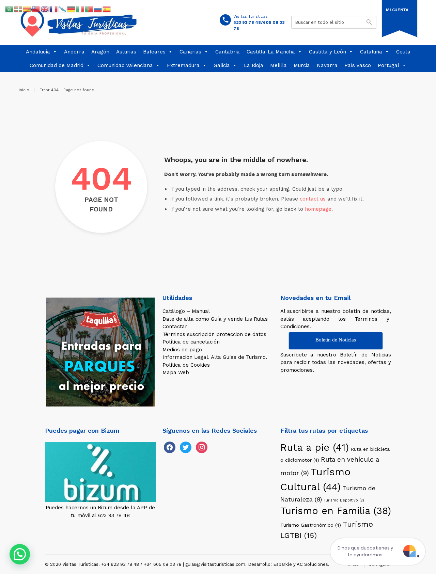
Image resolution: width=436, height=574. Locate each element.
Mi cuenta (397, 9)
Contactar (174, 326)
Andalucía (38, 52)
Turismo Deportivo (344, 500)
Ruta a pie (314, 447)
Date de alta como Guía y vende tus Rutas (215, 319)
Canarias (190, 52)
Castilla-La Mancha (271, 52)
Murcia (302, 65)
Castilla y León (327, 52)
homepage (318, 209)
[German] (71, 9)
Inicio (24, 89)
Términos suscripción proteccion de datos (214, 334)
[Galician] (62, 9)
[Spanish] (107, 9)
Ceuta (403, 52)
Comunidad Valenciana (125, 65)
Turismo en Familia (335, 510)
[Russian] (98, 9)
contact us (313, 199)
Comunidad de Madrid (56, 65)
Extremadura (183, 65)
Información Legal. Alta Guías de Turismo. (214, 357)
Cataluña (371, 52)
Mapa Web (175, 372)
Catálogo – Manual (186, 311)
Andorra (74, 52)
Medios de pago (182, 350)
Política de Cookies (186, 365)
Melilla (278, 65)
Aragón (100, 52)
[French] (53, 9)
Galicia (222, 65)
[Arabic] (9, 9)
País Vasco (357, 65)
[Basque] (18, 9)
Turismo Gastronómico (310, 525)
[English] (45, 9)
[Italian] (80, 9)
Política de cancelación (191, 342)
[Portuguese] (89, 9)
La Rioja (253, 65)
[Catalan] (27, 9)
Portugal (388, 65)
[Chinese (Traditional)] (36, 9)
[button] (20, 554)
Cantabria (227, 52)
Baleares (154, 52)
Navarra (327, 65)
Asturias (126, 52)
